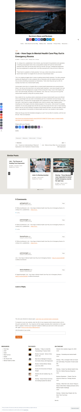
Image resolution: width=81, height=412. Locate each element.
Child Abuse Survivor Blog (31, 43)
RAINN (5, 356)
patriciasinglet (24, 220)
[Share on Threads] (26, 127)
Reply (63, 203)
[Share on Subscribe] (39, 127)
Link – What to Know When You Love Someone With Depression (54, 144)
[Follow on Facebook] (27, 39)
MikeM (18, 59)
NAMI (5, 352)
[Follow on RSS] (53, 39)
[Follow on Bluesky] (36, 39)
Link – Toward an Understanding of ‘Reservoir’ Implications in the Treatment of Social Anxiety (27, 144)
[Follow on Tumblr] (41, 39)
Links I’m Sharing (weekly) (40, 175)
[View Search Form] (78, 39)
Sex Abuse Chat (8, 358)
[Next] (72, 173)
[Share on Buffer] (32, 127)
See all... (57, 400)
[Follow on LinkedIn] (47, 39)
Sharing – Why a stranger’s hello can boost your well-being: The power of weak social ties (67, 361)
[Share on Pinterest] (1, 115)
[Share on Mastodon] (23, 127)
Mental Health (32, 138)
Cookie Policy (25, 409)
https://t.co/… (34, 209)
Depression (18, 138)
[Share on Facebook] (16, 127)
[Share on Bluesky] (20, 127)
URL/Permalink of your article (22, 330)
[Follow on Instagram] (30, 39)
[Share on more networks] (35, 127)
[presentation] (40, 165)
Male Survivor (7, 354)
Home (22, 43)
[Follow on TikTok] (44, 39)
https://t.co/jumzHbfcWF (58, 258)
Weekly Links (42, 43)
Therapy (39, 138)
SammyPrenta (24, 236)
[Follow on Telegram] (50, 39)
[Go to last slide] (9, 173)
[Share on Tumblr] (29, 127)
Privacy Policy (57, 43)
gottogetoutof (24, 203)
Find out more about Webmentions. (31, 327)
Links (16, 50)
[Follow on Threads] (33, 39)
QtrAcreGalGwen (25, 269)
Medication (25, 138)
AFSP (5, 351)
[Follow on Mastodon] (39, 39)
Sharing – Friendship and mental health (66, 354)
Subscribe (49, 43)
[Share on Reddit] (1, 117)
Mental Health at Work (9, 360)
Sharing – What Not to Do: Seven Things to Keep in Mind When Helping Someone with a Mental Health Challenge (67, 385)
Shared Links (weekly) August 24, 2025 (66, 349)
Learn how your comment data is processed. (47, 319)
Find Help (6, 349)
